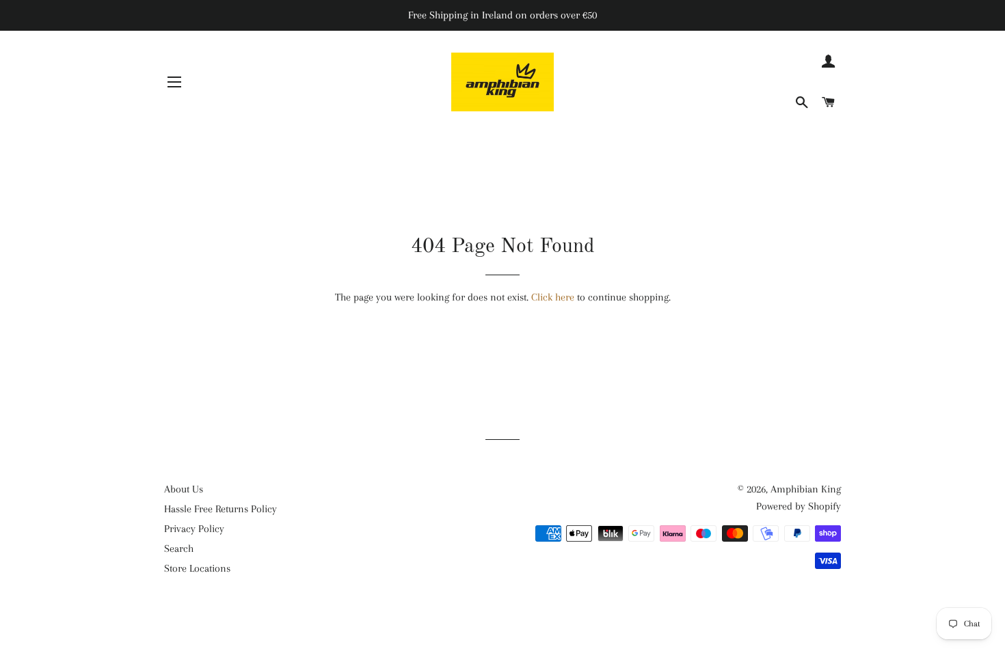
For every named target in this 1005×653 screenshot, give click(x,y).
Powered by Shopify (798, 506)
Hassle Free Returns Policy (220, 509)
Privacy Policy (194, 529)
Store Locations (197, 568)
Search (178, 548)
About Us (183, 489)
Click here (552, 297)
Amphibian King (805, 489)
